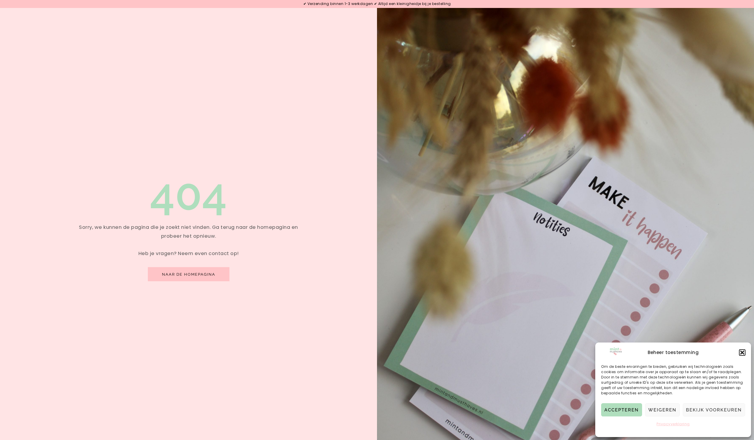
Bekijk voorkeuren (714, 410)
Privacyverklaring (673, 423)
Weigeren (662, 410)
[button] (742, 352)
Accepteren (621, 410)
